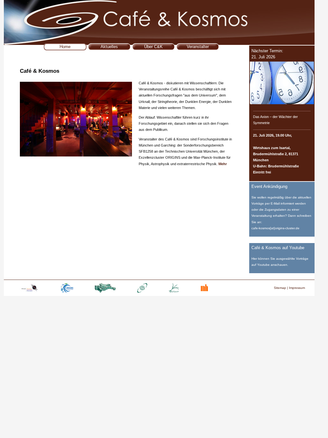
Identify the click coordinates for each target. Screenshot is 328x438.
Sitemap (280, 288)
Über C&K (153, 46)
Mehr (222, 164)
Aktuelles (109, 46)
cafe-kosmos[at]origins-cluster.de (275, 228)
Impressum (297, 288)
